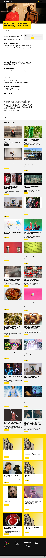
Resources (6, 546)
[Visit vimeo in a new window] (26, 546)
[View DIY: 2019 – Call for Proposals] (33, 202)
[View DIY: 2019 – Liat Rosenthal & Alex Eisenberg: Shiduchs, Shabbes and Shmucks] (33, 319)
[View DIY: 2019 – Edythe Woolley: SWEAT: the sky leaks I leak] (13, 272)
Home (5, 541)
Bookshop (5, 547)
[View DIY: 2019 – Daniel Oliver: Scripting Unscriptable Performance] (33, 247)
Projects (5, 544)
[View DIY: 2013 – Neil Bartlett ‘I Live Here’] (33, 519)
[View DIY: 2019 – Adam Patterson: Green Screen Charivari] (33, 132)
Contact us (17, 547)
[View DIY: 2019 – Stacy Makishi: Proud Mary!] (13, 391)
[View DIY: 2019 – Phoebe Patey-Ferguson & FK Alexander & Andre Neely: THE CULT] (33, 344)
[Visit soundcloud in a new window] (28, 546)
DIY (11, 30)
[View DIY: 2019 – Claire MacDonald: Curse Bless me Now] (13, 247)
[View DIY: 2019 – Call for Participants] (13, 202)
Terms (22, 552)
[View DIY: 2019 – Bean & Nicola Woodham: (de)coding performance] (13, 179)
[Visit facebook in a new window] (25, 546)
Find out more (26, 556)
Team (15, 542)
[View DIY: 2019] (13, 132)
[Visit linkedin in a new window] (29, 546)
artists (20, 110)
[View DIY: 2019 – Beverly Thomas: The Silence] (33, 179)
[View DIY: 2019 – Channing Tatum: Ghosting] (13, 225)
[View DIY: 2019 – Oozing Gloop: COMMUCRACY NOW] (13, 344)
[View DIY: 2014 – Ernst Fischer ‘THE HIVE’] (12, 492)
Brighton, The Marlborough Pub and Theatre (14, 89)
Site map (5, 552)
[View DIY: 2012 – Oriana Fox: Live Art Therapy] (12, 444)
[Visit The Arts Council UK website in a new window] (38, 553)
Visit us (16, 546)
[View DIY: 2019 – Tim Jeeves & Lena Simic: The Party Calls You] (13, 415)
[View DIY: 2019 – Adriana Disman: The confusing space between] (13, 154)
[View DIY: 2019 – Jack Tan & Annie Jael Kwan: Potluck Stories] (13, 294)
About (16, 541)
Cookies (15, 552)
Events (5, 542)
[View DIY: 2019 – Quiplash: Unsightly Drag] (13, 369)
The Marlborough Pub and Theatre (17, 39)
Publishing (6, 545)
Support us (17, 548)
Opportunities (6, 30)
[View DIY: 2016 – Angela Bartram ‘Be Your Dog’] (12, 467)
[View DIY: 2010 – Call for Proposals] (33, 467)
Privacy (19, 552)
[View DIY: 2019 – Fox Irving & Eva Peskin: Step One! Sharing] (33, 272)
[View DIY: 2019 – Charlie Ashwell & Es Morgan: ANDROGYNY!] (33, 225)
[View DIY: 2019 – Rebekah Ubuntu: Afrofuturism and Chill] (33, 369)
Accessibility (10, 552)
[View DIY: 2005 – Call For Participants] (12, 519)
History (16, 545)
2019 (32, 35)
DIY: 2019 (12, 122)
